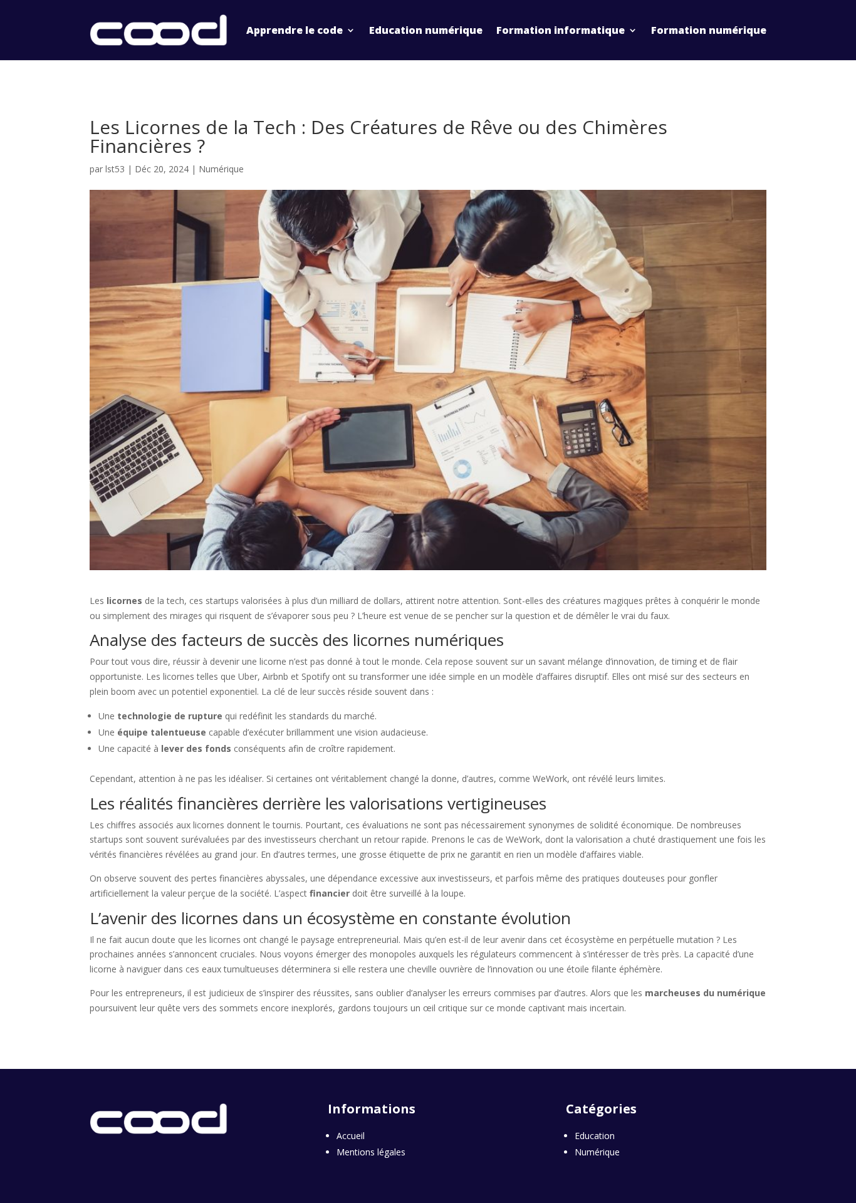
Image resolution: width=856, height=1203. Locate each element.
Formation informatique (560, 30)
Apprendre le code (294, 30)
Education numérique (426, 30)
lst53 (115, 169)
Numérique (221, 169)
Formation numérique (708, 30)
